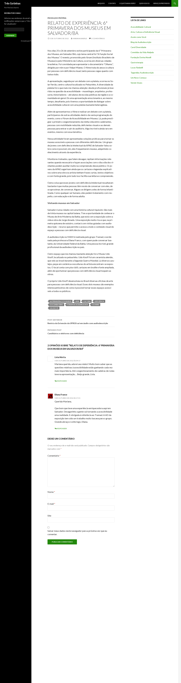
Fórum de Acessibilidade (77, 305)
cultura (87, 301)
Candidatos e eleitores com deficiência (66, 332)
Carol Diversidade (138, 47)
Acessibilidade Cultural (141, 27)
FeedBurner (35, 41)
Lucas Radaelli (137, 67)
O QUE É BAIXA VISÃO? (127, 3)
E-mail (51, 503)
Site (49, 515)
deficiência (99, 301)
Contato (112, 3)
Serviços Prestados (161, 3)
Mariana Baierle (80, 38)
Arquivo (101, 3)
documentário (56, 305)
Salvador (54, 308)
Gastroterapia (137, 62)
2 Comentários (98, 38)
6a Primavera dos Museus (60, 301)
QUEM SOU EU (144, 3)
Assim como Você (138, 37)
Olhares (95, 305)
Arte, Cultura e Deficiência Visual (145, 32)
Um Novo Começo (138, 77)
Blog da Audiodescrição (141, 42)
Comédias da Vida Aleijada (142, 52)
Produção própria (57, 18)
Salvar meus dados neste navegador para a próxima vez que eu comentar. (77, 532)
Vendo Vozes (136, 83)
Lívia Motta (60, 357)
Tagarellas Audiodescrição (142, 72)
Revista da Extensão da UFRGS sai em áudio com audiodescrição (78, 321)
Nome (51, 492)
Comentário (54, 455)
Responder (62, 381)
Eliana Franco (61, 394)
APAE (77, 301)
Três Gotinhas (12, 3)
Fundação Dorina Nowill (141, 57)
